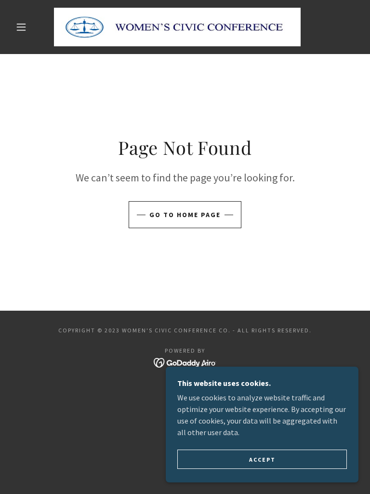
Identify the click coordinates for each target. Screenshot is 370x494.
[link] (177, 27)
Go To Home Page (185, 214)
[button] (21, 27)
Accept (262, 459)
